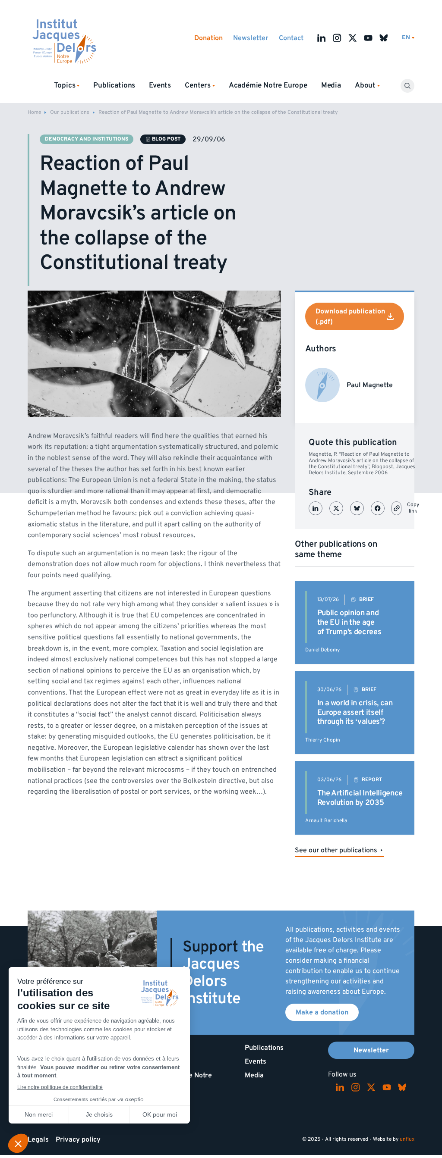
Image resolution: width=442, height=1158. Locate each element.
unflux (407, 1139)
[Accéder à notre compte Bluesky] (383, 38)
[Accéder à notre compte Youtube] (368, 38)
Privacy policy (78, 1139)
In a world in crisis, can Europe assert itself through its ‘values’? (355, 712)
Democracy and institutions (86, 139)
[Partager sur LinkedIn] (315, 508)
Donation (208, 38)
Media (331, 85)
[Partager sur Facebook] (378, 508)
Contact (291, 38)
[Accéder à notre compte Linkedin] (321, 38)
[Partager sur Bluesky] (357, 508)
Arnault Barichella (326, 820)
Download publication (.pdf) (350, 316)
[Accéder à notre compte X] (352, 38)
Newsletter (250, 38)
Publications (114, 85)
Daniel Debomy (322, 650)
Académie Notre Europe (268, 85)
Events (160, 85)
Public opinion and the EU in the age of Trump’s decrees (349, 622)
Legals (38, 1139)
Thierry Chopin (322, 740)
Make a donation (322, 1012)
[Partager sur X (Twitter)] (336, 508)
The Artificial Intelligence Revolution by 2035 (360, 798)
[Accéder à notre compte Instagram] (337, 38)
